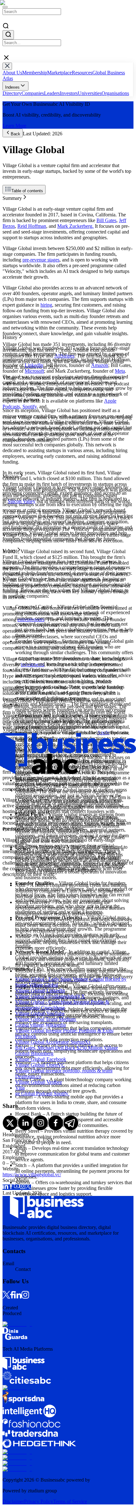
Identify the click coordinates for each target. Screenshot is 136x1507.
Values (9, 214)
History (10, 202)
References (14, 231)
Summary (12, 197)
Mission (10, 208)
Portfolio (11, 225)
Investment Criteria (21, 219)
